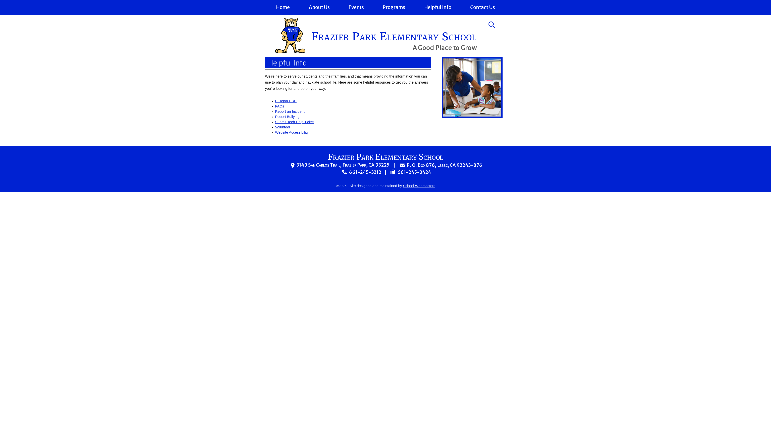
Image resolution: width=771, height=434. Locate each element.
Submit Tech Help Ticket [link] (294, 122)
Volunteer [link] (282, 127)
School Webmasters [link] (419, 186)
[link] (290, 52)
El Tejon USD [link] (286, 101)
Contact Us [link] (482, 7)
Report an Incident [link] (290, 112)
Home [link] (283, 7)
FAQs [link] (279, 106)
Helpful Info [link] (437, 7)
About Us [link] (319, 7)
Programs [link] (394, 7)
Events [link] (356, 7)
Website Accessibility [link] (292, 132)
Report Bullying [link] (287, 117)
